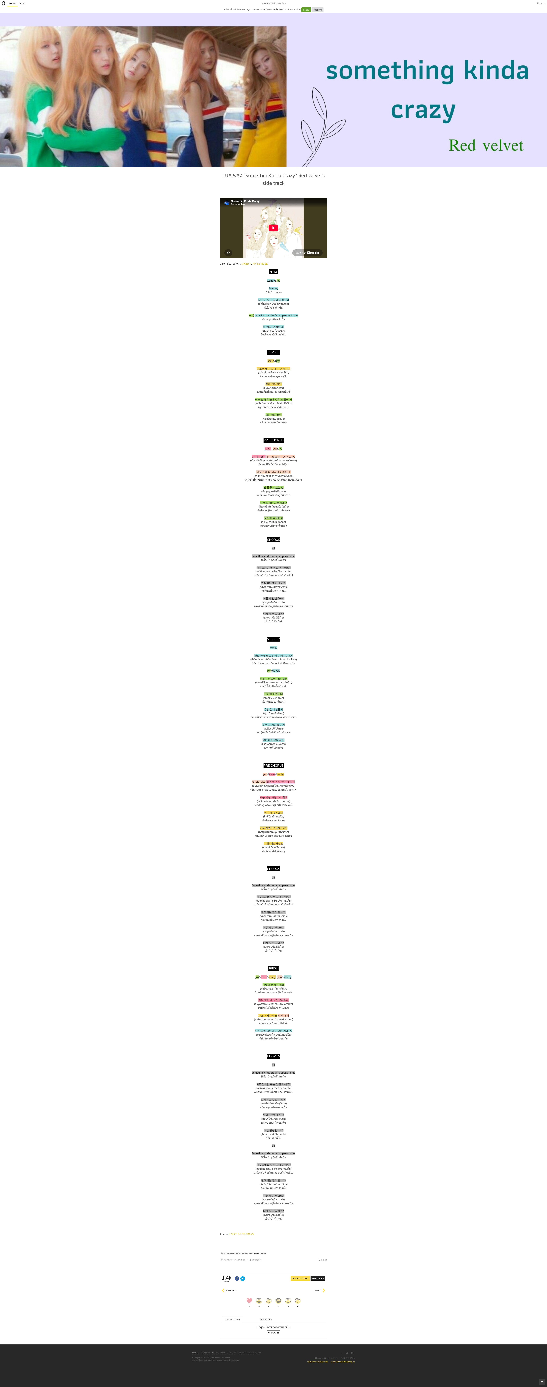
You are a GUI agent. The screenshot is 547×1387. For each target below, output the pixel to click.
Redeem (232, 1352)
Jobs (259, 1352)
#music (263, 1253)
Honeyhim (281, 3)
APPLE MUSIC (260, 263)
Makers (12, 3)
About (241, 1352)
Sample (223, 1352)
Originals (206, 1352)
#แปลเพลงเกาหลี (231, 1253)
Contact (250, 1352)
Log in (275, 1332)
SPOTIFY (246, 263)
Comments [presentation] (232, 1319)
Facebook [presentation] (266, 1320)
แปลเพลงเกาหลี (268, 3)
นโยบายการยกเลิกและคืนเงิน (343, 1361)
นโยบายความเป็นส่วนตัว (274, 9)
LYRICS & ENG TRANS (241, 1234)
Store (22, 3)
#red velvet (254, 1253)
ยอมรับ (306, 10)
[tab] (232, 1319)
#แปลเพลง (243, 1253)
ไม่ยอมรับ (317, 10)
